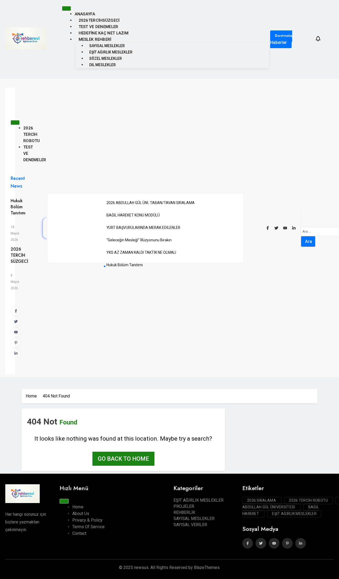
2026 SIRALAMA (262, 500)
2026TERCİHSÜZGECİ (99, 20)
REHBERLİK (184, 512)
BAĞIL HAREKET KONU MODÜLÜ (133, 215)
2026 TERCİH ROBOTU (31, 134)
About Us (80, 513)
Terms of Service (88, 526)
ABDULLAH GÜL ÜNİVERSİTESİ (269, 507)
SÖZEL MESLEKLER (105, 58)
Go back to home (123, 458)
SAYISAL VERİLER (190, 524)
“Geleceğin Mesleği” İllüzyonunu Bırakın (139, 240)
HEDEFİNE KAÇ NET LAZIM (104, 33)
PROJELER (183, 506)
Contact (79, 533)
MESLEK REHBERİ (95, 39)
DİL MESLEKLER (102, 65)
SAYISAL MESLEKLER (107, 46)
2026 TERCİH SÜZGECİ (19, 255)
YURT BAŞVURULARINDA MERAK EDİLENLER (143, 227)
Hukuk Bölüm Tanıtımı (18, 207)
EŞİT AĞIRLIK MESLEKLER (110, 52)
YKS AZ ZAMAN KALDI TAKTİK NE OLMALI (141, 252)
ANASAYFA (85, 14)
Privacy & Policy (87, 520)
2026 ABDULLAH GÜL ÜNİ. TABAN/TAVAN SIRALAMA (150, 203)
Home (77, 506)
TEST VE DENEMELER (98, 26)
